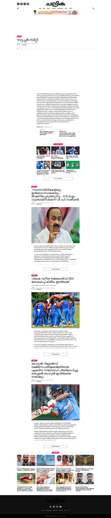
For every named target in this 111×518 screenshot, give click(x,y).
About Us (61, 510)
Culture (53, 8)
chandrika (24, 44)
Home (40, 8)
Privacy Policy (48, 510)
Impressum (55, 510)
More (66, 8)
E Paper (70, 8)
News (44, 8)
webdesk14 (39, 204)
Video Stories (60, 8)
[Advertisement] (55, 26)
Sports (48, 8)
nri (68, 510)
